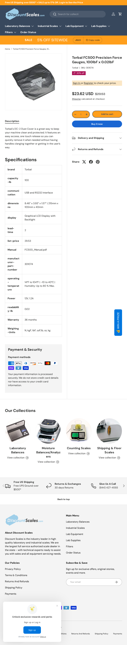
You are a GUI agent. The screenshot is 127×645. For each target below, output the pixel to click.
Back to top (63, 499)
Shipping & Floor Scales (109, 450)
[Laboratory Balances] (17, 431)
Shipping (76, 99)
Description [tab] (12, 121)
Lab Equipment (74, 534)
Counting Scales (79, 448)
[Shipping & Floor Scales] (109, 431)
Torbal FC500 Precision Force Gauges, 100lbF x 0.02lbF (31, 49)
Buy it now (97, 124)
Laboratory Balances (18, 450)
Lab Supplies (73, 540)
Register (89, 83)
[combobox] (78, 14)
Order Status (28, 32)
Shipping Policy (13, 587)
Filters (69, 546)
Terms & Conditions (16, 575)
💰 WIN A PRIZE (118, 322)
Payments (10, 593)
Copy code (94, 40)
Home (7, 49)
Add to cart (107, 114)
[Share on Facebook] (91, 161)
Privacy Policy (13, 569)
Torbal (75, 67)
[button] (120, 14)
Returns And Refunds (17, 581)
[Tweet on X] (84, 161)
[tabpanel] (33, 138)
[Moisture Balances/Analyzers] (48, 431)
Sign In (77, 83)
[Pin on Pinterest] (97, 161)
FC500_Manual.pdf (36, 249)
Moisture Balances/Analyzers (48, 452)
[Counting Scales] (78, 431)
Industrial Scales (75, 528)
